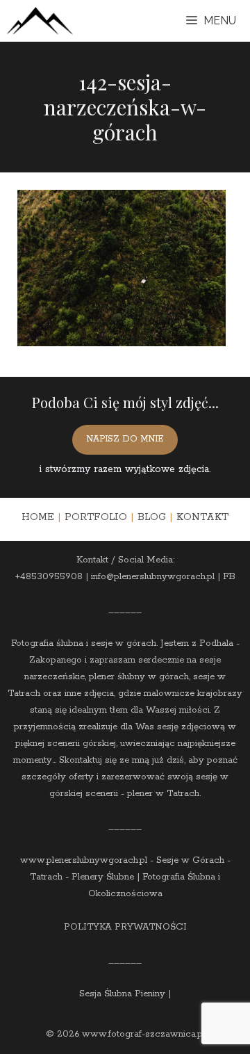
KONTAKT (202, 517)
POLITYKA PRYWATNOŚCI (125, 927)
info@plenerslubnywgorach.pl (153, 577)
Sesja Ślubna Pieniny (122, 994)
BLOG (152, 517)
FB (229, 577)
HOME (38, 517)
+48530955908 (49, 577)
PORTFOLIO (96, 517)
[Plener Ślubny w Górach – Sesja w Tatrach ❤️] (40, 21)
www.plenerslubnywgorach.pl (83, 860)
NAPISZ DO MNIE (125, 439)
